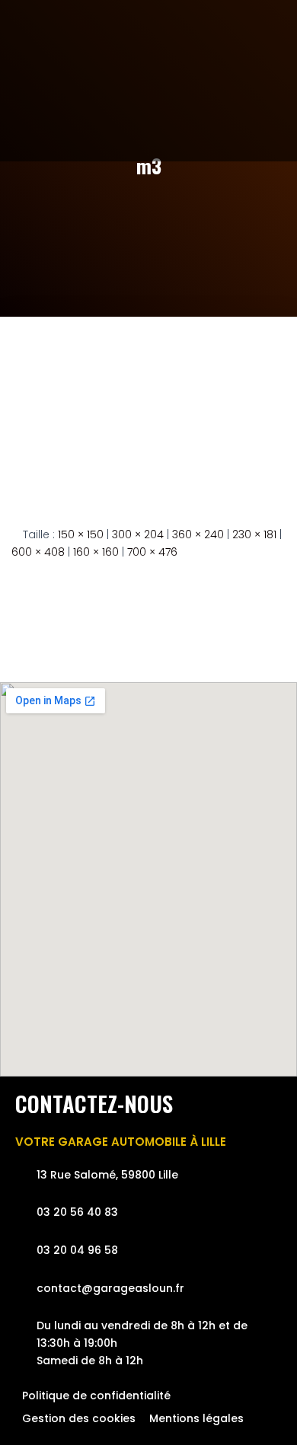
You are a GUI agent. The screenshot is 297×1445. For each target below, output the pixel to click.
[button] (265, 97)
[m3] (148, 409)
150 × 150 (81, 534)
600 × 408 (38, 552)
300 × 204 (138, 534)
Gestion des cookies (79, 1418)
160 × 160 (96, 552)
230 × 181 (254, 534)
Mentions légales (196, 1418)
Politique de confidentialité (96, 1395)
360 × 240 (198, 534)
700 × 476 (152, 552)
